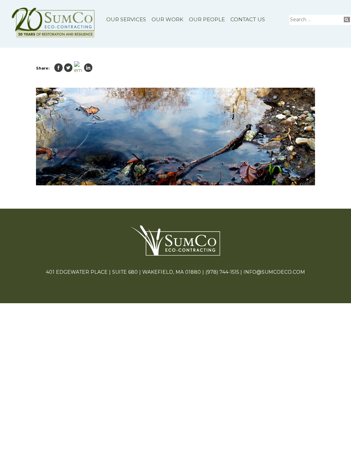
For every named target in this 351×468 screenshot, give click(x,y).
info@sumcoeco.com (274, 272)
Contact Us (247, 19)
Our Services (126, 19)
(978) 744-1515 (222, 272)
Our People (207, 19)
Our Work (167, 19)
